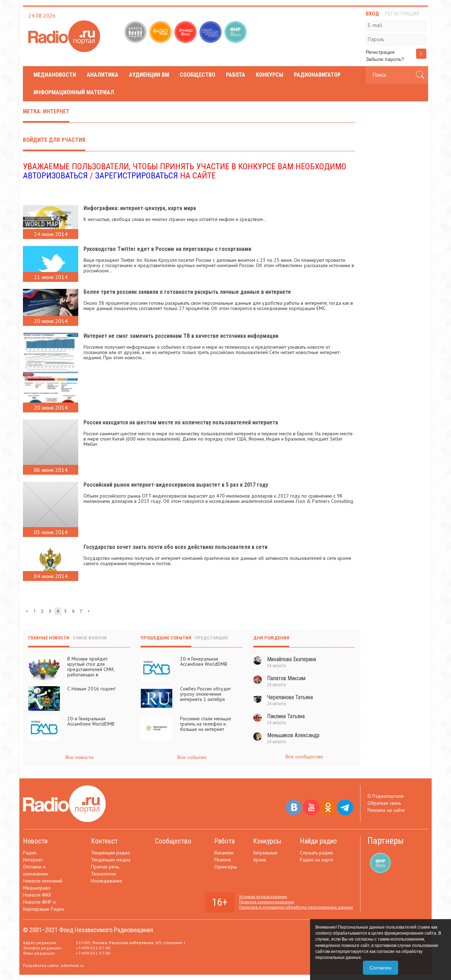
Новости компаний (42, 881)
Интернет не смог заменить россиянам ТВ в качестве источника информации (181, 336)
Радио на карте (316, 859)
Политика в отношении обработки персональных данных (296, 907)
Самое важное (90, 637)
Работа (235, 74)
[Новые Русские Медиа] (211, 32)
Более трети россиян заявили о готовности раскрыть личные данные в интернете (187, 292)
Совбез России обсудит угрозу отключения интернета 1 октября (205, 693)
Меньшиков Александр (293, 735)
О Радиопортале (385, 796)
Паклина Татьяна (286, 716)
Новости (35, 841)
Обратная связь (384, 803)
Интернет (33, 859)
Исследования (106, 881)
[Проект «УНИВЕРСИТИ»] (186, 32)
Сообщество (197, 74)
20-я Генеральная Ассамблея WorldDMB (91, 721)
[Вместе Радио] (136, 32)
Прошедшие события (166, 637)
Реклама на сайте (386, 810)
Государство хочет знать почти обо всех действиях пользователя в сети (175, 547)
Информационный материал (73, 92)
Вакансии (224, 852)
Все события (191, 757)
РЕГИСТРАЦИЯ (402, 14)
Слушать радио (316, 852)
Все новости (79, 757)
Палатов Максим (286, 678)
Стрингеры (225, 867)
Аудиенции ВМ (149, 74)
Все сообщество (304, 756)
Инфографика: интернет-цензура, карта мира (140, 208)
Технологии (103, 874)
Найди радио (318, 841)
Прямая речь (105, 867)
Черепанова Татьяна (290, 697)
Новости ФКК (37, 895)
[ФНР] (236, 32)
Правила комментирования (266, 901)
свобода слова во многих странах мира (155, 219)
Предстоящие (211, 637)
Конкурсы (269, 74)
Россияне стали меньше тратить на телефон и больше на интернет (205, 723)
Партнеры (385, 841)
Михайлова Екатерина (291, 659)
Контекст (104, 841)
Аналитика (102, 74)
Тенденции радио (110, 852)
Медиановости (54, 74)
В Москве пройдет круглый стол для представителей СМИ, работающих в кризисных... (90, 669)
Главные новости (48, 637)
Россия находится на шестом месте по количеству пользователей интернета (181, 422)
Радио (30, 852)
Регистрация (380, 52)
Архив (259, 859)
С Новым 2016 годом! (91, 688)
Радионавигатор (317, 74)
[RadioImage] (161, 32)
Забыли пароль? (385, 59)
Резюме (222, 859)
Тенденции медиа (110, 859)
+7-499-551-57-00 (93, 947)
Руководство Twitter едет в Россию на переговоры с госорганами (167, 249)
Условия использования (263, 896)
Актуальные (265, 852)
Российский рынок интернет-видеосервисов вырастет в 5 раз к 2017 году (176, 484)
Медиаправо (37, 888)
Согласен (380, 967)
